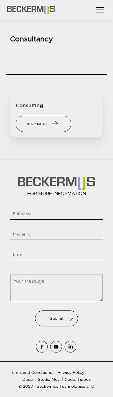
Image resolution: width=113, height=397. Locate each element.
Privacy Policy (71, 372)
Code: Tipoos (78, 379)
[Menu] (100, 10)
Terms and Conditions (31, 372)
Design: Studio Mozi (41, 379)
